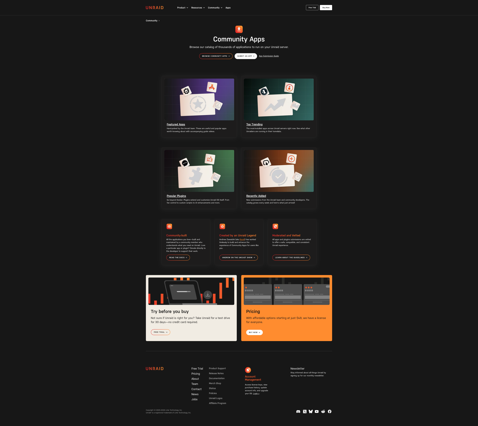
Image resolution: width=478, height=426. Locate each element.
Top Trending (254, 124)
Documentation (217, 378)
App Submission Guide (269, 56)
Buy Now (326, 8)
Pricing (195, 373)
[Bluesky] (311, 411)
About (195, 378)
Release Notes (216, 373)
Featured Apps (176, 124)
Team (194, 383)
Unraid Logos (215, 398)
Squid (242, 239)
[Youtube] (316, 411)
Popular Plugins (176, 195)
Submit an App (244, 56)
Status (212, 388)
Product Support (217, 368)
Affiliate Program (217, 403)
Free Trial (312, 8)
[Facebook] (329, 411)
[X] (304, 411)
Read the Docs (176, 258)
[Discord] (298, 411)
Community (214, 7)
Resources (196, 7)
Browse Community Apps (214, 56)
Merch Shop (215, 383)
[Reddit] (323, 411)
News (195, 394)
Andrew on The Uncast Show (237, 258)
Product (181, 7)
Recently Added (256, 195)
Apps (228, 7)
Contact (196, 389)
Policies (213, 393)
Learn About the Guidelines (290, 258)
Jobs (194, 399)
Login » (256, 393)
